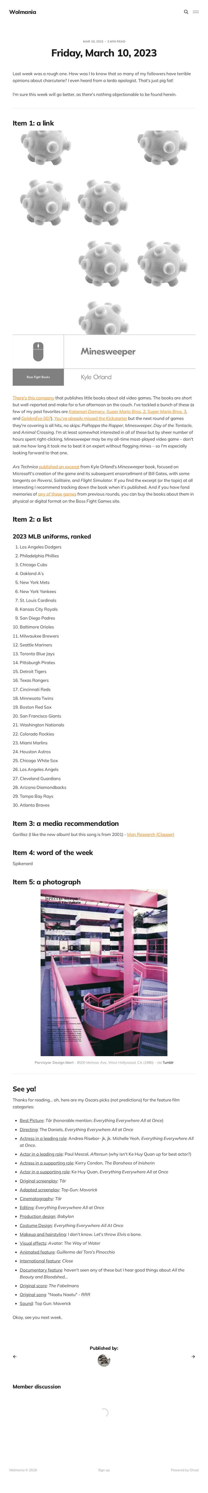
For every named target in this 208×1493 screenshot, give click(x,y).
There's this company (33, 397)
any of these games (57, 494)
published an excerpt (59, 466)
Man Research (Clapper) (150, 834)
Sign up (104, 1470)
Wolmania (22, 12)
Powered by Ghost (185, 1470)
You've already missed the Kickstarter (90, 418)
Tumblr (168, 1062)
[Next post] (191, 1356)
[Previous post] (16, 1356)
